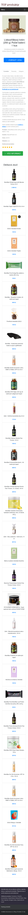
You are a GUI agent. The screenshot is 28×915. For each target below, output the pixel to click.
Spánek (6, 900)
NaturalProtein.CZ (11, 51)
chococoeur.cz (9, 912)
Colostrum (14, 896)
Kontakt (19, 912)
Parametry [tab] (13, 71)
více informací (14, 153)
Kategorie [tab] (21, 71)
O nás (23, 912)
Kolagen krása (13, 900)
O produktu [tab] (6, 71)
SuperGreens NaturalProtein (15, 898)
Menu (3, 9)
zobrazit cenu (15, 60)
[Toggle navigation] (25, 9)
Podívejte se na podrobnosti (10, 89)
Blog (15, 912)
